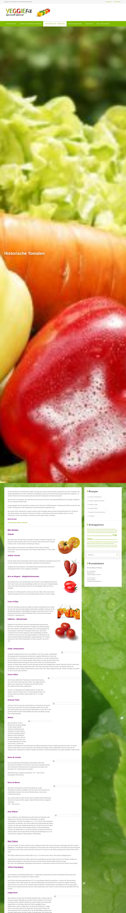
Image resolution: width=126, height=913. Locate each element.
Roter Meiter (103, 539)
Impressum (108, 1)
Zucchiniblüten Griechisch (106, 546)
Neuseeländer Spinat (104, 535)
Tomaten (104, 543)
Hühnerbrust (104, 532)
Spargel (105, 541)
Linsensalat (93, 535)
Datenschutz (117, 1)
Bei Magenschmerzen (91, 529)
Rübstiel (107, 539)
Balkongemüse (75, 24)
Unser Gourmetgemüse (30, 24)
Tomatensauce (90, 545)
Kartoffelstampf (110, 532)
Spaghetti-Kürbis (100, 541)
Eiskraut (102, 529)
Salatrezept (94, 541)
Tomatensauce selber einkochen (17, 522)
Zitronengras (97, 546)
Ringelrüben (98, 539)
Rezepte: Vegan (93, 504)
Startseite (11, 24)
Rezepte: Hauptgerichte (95, 497)
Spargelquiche (110, 541)
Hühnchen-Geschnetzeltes (96, 532)
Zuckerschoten (114, 546)
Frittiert (102, 530)
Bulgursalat (98, 529)
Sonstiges (91, 516)
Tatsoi (101, 543)
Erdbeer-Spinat (107, 529)
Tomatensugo (108, 545)
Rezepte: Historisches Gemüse (97, 512)
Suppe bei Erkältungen (95, 543)
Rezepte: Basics (93, 508)
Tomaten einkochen (110, 543)
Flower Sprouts (98, 530)
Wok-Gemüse (92, 546)
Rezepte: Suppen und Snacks (96, 500)
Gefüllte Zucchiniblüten (109, 530)
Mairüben (98, 535)
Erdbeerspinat (113, 529)
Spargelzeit (115, 541)
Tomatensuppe (114, 545)
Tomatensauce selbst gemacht (99, 545)
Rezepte (89, 24)
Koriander (89, 535)
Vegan (88, 546)
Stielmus (88, 543)
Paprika (93, 539)
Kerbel (115, 532)
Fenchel (93, 530)
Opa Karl (111, 535)
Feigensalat (89, 530)
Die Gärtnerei (103, 24)
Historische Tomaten (55, 24)
